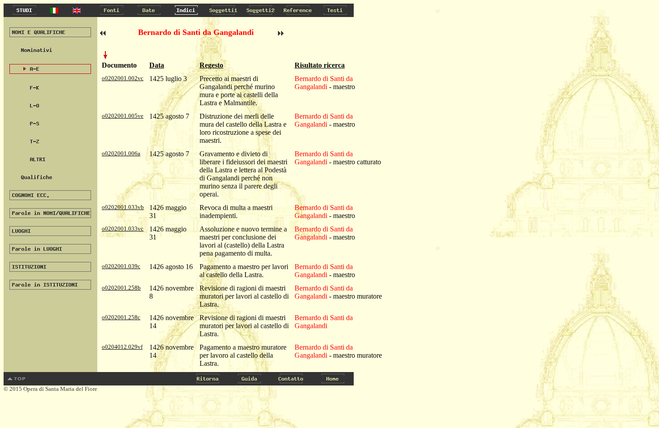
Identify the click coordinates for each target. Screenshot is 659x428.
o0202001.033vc (122, 228)
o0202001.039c (121, 266)
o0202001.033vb (123, 207)
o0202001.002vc (122, 78)
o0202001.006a (121, 153)
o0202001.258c (121, 317)
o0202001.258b (121, 287)
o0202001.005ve (122, 115)
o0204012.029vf (122, 346)
